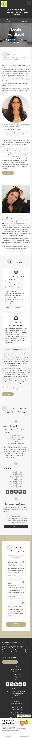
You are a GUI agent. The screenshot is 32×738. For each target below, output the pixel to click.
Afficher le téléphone (17, 443)
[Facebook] (7, 492)
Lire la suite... (12, 575)
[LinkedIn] (16, 492)
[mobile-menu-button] (29, 3)
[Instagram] (24, 492)
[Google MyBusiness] (12, 492)
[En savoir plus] (16, 109)
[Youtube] (20, 492)
